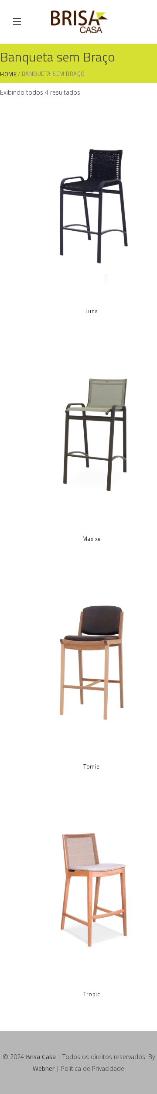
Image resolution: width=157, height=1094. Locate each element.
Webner (44, 1068)
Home (8, 74)
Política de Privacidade (92, 1068)
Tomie (91, 766)
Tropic (91, 994)
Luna (91, 311)
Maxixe (91, 538)
